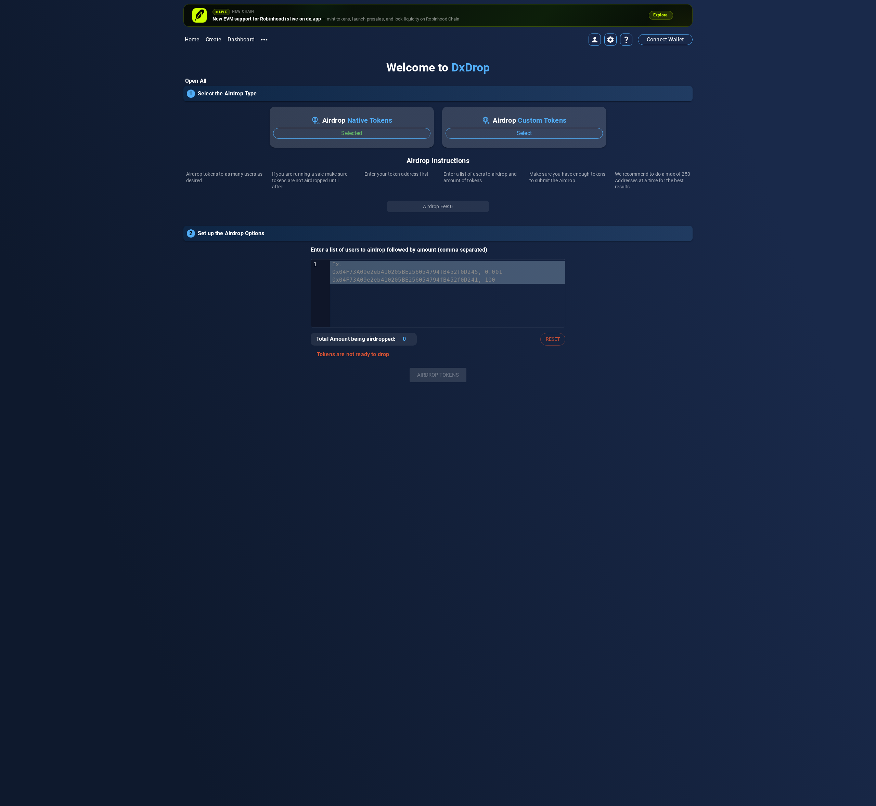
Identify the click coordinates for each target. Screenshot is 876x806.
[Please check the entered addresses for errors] (312, 354)
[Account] (595, 39)
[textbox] (447, 293)
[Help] (626, 39)
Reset (553, 339)
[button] (665, 39)
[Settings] (610, 39)
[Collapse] (690, 90)
